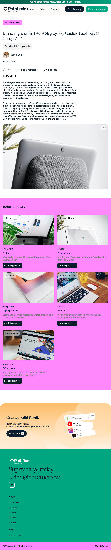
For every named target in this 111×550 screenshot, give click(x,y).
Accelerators (28, 9)
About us (13, 508)
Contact (55, 9)
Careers (12, 513)
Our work (13, 523)
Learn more (74, 2)
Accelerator (14, 503)
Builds (42, 9)
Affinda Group (61, 2)
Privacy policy (15, 536)
